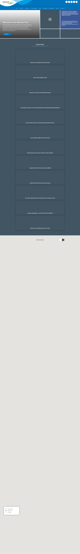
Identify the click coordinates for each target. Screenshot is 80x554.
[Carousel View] (60, 240)
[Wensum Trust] (8, 2)
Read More (6, 34)
